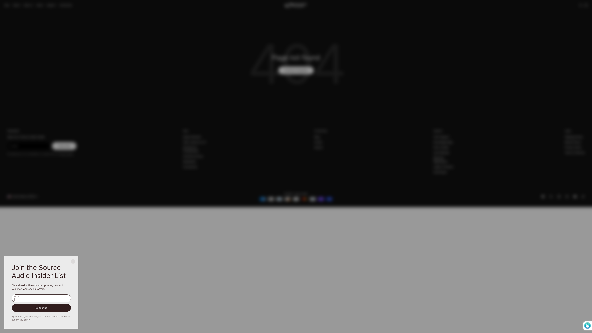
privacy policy (23, 319)
